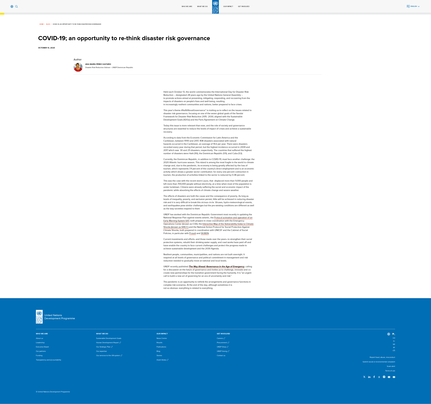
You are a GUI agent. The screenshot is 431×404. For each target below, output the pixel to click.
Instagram (384, 377)
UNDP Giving (222, 351)
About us (39, 338)
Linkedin (369, 377)
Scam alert (391, 366)
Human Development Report (107, 342)
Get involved (243, 6)
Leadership (40, 342)
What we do (202, 6)
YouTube (389, 377)
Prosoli (192, 233)
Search (16, 6)
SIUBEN (205, 233)
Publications (161, 347)
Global (12, 6)
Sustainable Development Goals (108, 338)
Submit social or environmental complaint (379, 361)
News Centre (162, 338)
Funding (39, 355)
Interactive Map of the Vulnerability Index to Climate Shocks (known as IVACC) (208, 225)
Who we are (187, 6)
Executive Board (42, 347)
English (414, 6)
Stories (159, 355)
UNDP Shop (221, 347)
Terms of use (390, 370)
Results (159, 342)
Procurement (222, 342)
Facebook (374, 377)
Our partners (41, 351)
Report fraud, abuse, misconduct (382, 357)
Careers (220, 338)
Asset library (162, 360)
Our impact (228, 6)
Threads (379, 377)
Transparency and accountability (48, 360)
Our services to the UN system (108, 355)
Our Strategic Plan (103, 347)
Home (42, 24)
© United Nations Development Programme (53, 392)
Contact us (221, 355)
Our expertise (101, 351)
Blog (48, 24)
